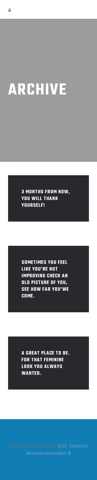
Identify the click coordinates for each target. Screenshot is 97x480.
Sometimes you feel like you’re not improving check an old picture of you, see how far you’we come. (45, 279)
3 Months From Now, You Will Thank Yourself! (46, 198)
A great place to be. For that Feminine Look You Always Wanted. (46, 363)
